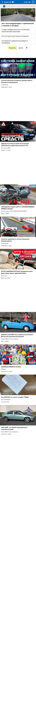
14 (34, 6)
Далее (21, 48)
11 (26, 6)
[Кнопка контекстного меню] (32, 2)
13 (31, 6)
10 (24, 6)
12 (29, 6)
